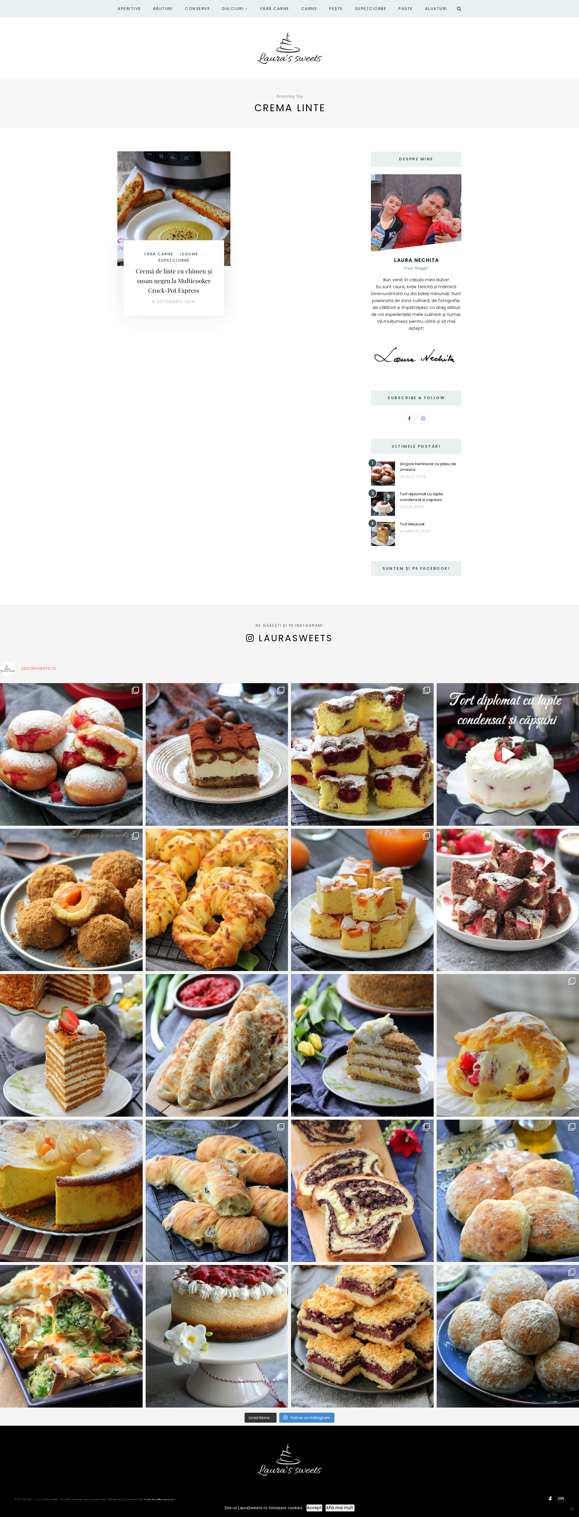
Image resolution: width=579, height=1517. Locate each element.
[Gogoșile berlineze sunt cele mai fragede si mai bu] (71, 754)
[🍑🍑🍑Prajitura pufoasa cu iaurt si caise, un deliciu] (362, 900)
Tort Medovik (412, 524)
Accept (314, 1508)
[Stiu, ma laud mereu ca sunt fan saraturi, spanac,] (217, 900)
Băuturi (163, 8)
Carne (309, 8)
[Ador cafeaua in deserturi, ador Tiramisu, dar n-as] (217, 754)
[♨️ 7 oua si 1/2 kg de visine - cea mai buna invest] (362, 754)
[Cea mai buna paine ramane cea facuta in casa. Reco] (217, 1191)
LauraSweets (296, 638)
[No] (571, 1509)
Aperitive (129, 8)
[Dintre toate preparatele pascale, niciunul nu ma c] (362, 1191)
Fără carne (274, 8)
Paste (405, 8)
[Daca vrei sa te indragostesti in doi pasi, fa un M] (71, 1045)
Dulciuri (233, 8)
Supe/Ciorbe (371, 8)
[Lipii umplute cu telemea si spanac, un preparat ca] (71, 1336)
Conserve (197, 8)
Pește (336, 8)
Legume (189, 254)
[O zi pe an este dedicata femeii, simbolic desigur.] (217, 1336)
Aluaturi (436, 8)
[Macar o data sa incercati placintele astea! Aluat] (217, 1045)
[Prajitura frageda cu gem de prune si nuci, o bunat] (362, 1336)
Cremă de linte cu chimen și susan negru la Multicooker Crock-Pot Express (174, 280)
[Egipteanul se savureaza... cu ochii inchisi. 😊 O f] (362, 1045)
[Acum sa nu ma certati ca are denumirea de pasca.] (71, 1191)
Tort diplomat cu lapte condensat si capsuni (421, 497)
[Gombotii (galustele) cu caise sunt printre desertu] (71, 900)
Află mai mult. (340, 1508)
